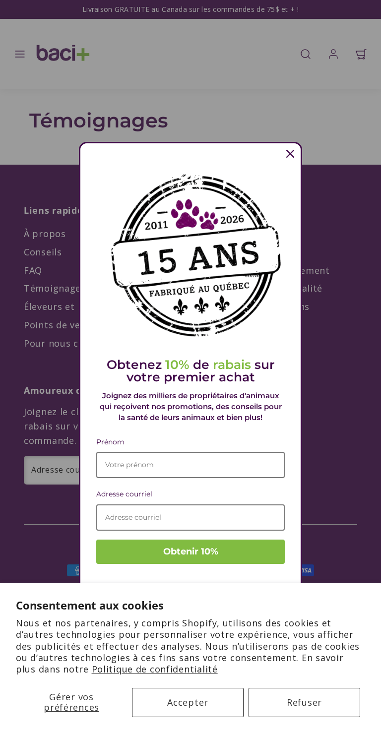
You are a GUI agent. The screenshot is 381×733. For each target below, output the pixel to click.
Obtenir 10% (190, 551)
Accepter (187, 702)
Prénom (110, 441)
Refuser (304, 702)
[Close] (290, 154)
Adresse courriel (124, 493)
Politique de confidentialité (155, 669)
